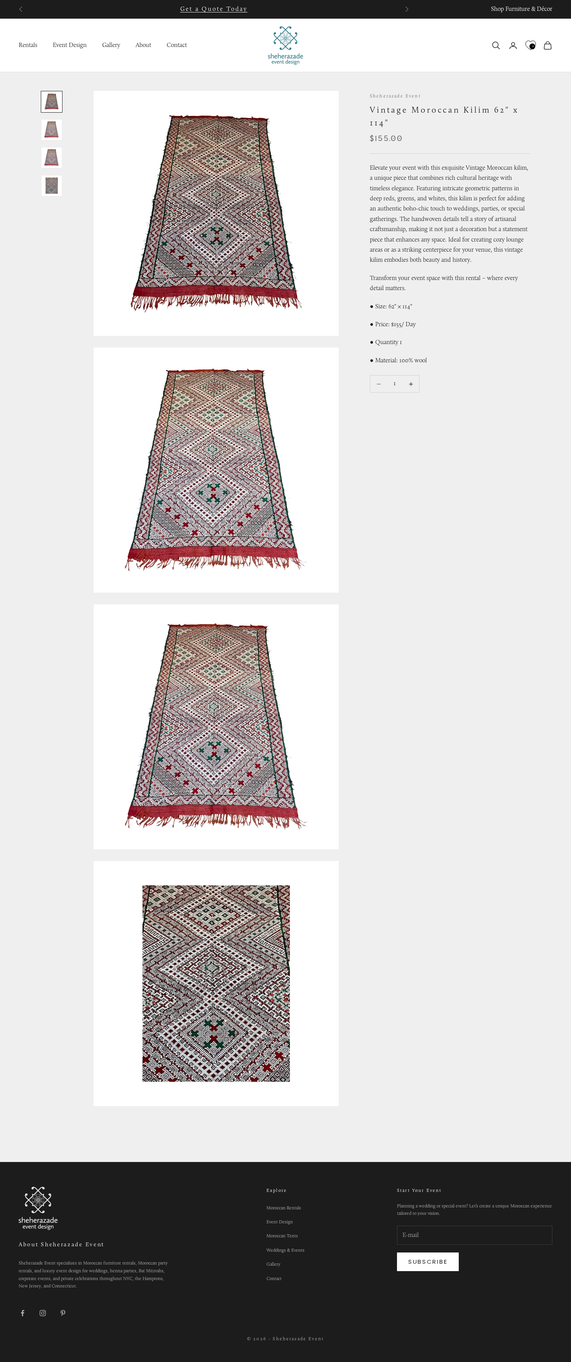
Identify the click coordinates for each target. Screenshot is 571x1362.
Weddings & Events (285, 1250)
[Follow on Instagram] (43, 1313)
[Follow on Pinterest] (63, 1313)
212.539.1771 (227, 9)
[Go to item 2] (52, 130)
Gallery (111, 45)
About (143, 45)
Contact (177, 45)
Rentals (28, 45)
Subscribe (427, 1262)
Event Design (70, 45)
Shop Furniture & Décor (521, 9)
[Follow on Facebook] (22, 1313)
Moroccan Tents (282, 1236)
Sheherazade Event (395, 96)
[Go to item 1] (52, 102)
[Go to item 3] (52, 158)
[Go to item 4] (52, 186)
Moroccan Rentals (283, 1208)
